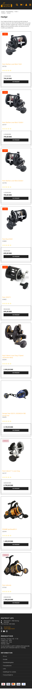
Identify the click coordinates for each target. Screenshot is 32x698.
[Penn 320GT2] (16, 280)
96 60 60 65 (7, 627)
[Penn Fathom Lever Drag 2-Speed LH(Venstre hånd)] (16, 338)
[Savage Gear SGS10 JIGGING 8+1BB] (16, 396)
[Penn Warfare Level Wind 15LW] (16, 46)
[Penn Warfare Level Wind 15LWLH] (16, 105)
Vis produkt (16, 81)
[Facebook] (1, 631)
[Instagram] (6, 631)
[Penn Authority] (16, 568)
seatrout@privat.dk (9, 628)
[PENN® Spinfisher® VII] (16, 512)
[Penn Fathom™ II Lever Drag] (16, 453)
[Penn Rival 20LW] (16, 221)
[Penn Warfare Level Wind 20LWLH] (16, 163)
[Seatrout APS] (8, 4)
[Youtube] (4, 631)
